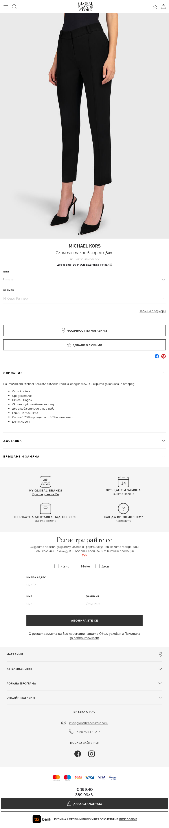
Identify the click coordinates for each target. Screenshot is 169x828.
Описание (12, 373)
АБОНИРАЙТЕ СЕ (84, 620)
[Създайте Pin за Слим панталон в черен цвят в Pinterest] (163, 358)
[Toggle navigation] (5, 6)
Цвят (7, 271)
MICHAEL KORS (85, 245)
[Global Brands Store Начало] (86, 6)
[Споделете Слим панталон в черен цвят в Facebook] (157, 358)
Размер (8, 290)
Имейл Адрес (36, 577)
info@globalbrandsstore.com (88, 723)
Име (29, 596)
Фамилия (93, 596)
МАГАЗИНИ (15, 654)
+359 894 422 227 (88, 731)
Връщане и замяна (21, 456)
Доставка (12, 440)
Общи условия (110, 633)
